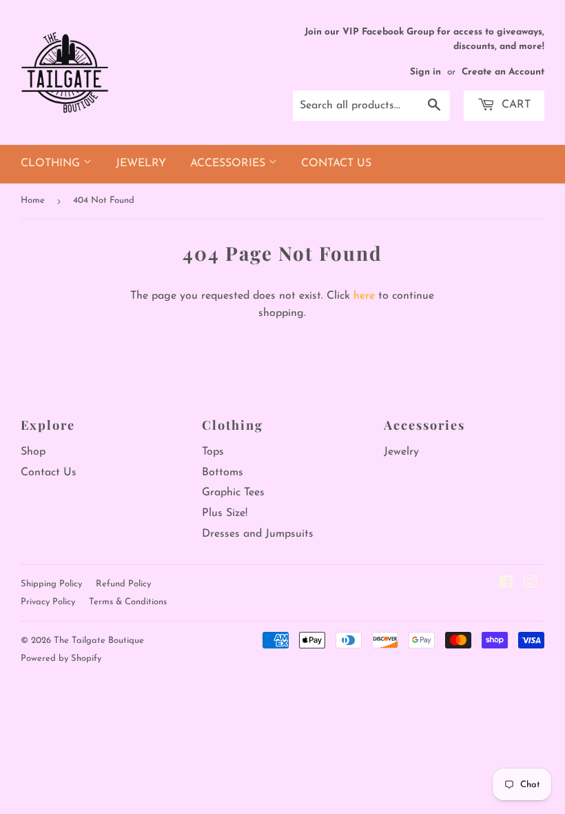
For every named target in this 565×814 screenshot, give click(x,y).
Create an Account (503, 72)
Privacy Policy (48, 601)
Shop (33, 451)
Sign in (425, 72)
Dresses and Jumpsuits (258, 533)
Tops (213, 451)
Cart (514, 104)
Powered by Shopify (61, 658)
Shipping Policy (51, 583)
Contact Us (336, 163)
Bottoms (222, 472)
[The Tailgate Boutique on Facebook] (506, 584)
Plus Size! (224, 513)
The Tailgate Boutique (99, 640)
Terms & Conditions (128, 601)
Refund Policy (123, 583)
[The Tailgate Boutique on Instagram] (530, 584)
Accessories (229, 163)
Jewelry (141, 163)
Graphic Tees (233, 492)
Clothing (52, 163)
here (364, 295)
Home (33, 200)
